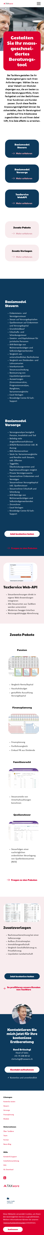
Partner (6, 1140)
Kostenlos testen (9, 1102)
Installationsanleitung (11, 1161)
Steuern (6, 1106)
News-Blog (7, 1144)
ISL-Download (8, 1170)
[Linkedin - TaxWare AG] (4, 1177)
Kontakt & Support (10, 1157)
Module (6, 1119)
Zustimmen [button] (13, 1229)
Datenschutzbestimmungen (14, 1223)
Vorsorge (6, 1110)
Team (5, 1136)
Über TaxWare (8, 1131)
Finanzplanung (8, 1115)
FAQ (4, 1165)
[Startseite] (8, 3)
